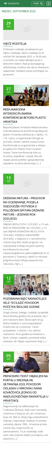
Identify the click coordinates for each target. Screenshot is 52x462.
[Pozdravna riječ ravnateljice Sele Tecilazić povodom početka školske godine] (26, 284)
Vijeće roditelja (14, 43)
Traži (36, 3)
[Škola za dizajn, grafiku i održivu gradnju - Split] (14, 3)
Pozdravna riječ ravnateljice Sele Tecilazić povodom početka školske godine (25, 303)
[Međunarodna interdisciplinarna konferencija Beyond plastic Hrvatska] (26, 95)
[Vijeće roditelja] (26, 29)
